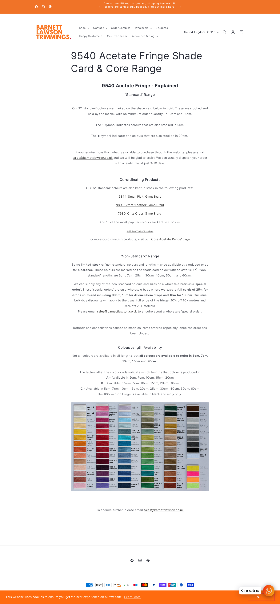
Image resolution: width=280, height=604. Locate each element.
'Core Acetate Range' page (170, 239)
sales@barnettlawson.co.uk (93, 157)
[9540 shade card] (140, 493)
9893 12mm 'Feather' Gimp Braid (140, 205)
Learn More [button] (132, 597)
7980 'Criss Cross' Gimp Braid (140, 213)
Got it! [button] (261, 597)
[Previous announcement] (99, 6)
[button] (84, 28)
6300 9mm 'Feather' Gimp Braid (140, 231)
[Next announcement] (180, 6)
